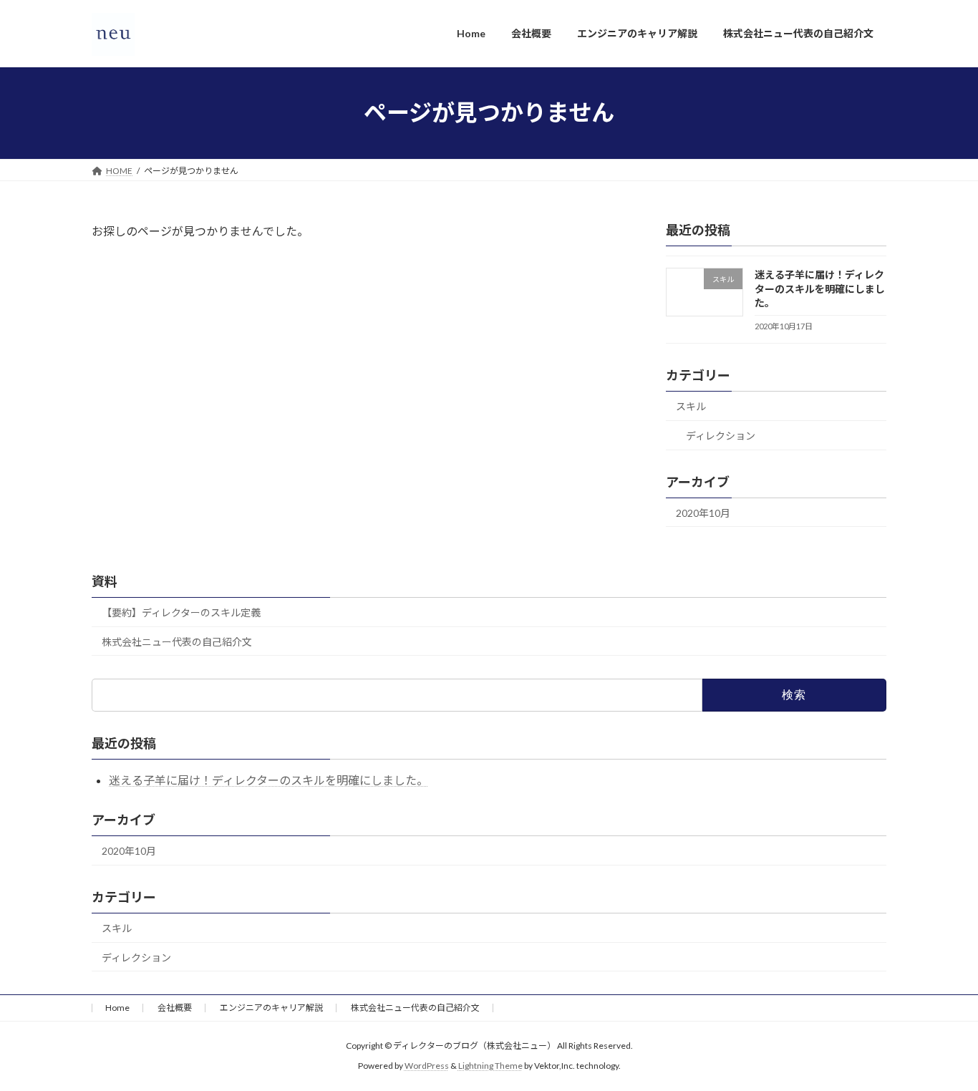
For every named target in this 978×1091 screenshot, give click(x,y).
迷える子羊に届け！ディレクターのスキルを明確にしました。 (820, 288)
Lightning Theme (490, 1066)
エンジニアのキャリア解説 (271, 1007)
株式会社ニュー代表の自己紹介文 (177, 642)
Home (117, 1007)
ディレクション (720, 435)
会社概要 (175, 1007)
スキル (691, 406)
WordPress (427, 1066)
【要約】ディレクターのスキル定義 (181, 612)
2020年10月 (703, 512)
